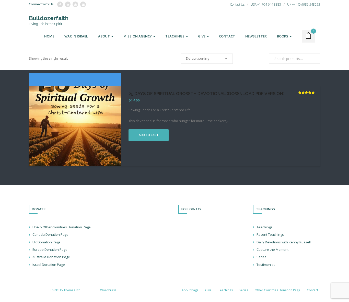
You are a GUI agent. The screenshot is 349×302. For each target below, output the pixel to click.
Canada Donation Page (50, 234)
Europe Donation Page (49, 249)
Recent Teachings (270, 234)
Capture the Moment (272, 249)
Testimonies (266, 264)
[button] (149, 135)
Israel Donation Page (48, 264)
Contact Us (237, 4)
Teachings (264, 227)
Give (208, 290)
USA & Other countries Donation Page (61, 227)
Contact (312, 290)
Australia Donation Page (51, 257)
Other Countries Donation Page (277, 290)
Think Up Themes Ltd (65, 290)
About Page (190, 290)
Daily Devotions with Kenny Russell (284, 242)
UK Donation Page (46, 242)
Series (261, 257)
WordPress (108, 290)
